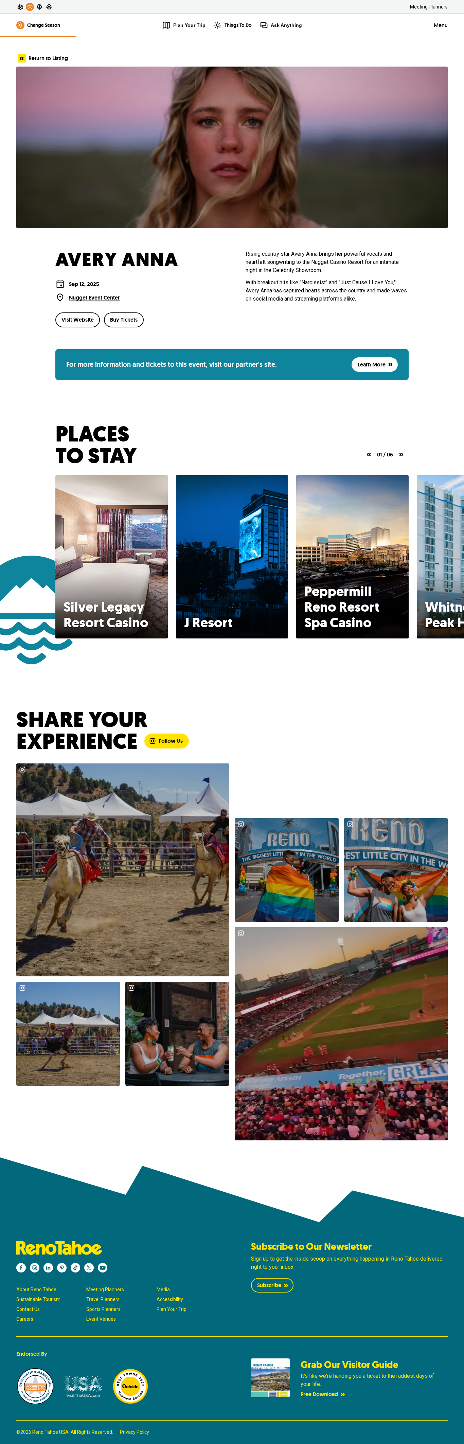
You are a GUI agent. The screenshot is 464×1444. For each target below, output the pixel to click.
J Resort (208, 622)
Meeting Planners (429, 7)
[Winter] (49, 7)
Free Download (319, 1394)
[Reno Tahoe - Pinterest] (62, 1267)
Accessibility (170, 1299)
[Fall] (39, 7)
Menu (441, 25)
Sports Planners (103, 1309)
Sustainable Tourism (38, 1299)
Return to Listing (48, 58)
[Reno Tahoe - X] (89, 1267)
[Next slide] (401, 455)
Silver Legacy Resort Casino (106, 615)
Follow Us (171, 740)
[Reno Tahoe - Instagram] (34, 1267)
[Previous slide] (368, 455)
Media (163, 1289)
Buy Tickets (124, 319)
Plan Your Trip (171, 1309)
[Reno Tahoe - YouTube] (102, 1267)
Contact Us (28, 1309)
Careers (24, 1319)
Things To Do (238, 25)
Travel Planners (103, 1299)
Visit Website (77, 319)
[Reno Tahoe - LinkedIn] (48, 1267)
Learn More (372, 364)
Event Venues (101, 1319)
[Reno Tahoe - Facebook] (21, 1267)
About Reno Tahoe (36, 1289)
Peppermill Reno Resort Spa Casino (341, 607)
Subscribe (269, 1285)
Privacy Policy (134, 1432)
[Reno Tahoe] (114, 1248)
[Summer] (30, 7)
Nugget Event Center (94, 297)
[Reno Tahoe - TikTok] (75, 1267)
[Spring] (20, 7)
